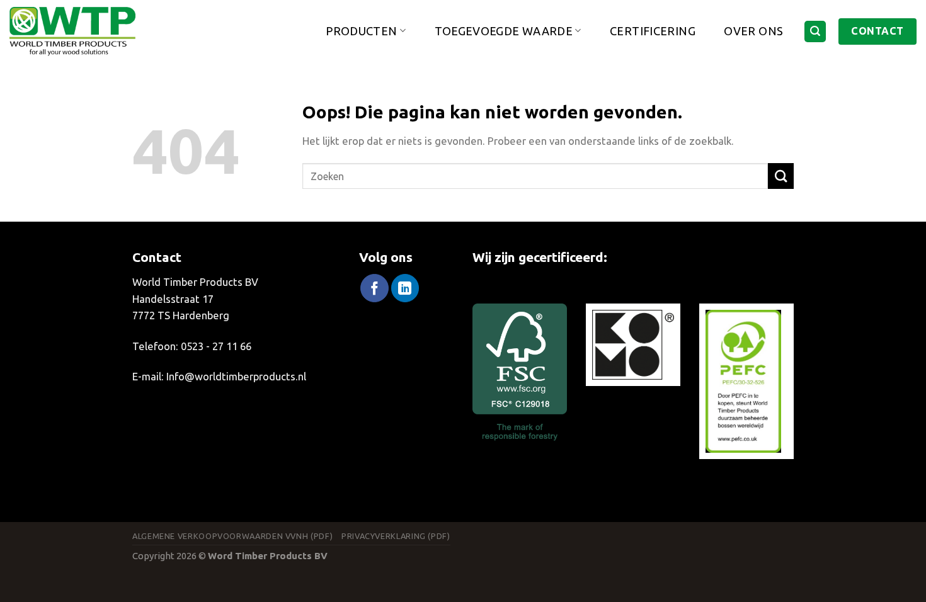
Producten (361, 31)
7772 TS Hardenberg (180, 315)
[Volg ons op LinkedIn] (405, 288)
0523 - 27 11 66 (216, 346)
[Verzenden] (781, 176)
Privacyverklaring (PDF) (395, 535)
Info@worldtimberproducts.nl (236, 376)
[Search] (815, 31)
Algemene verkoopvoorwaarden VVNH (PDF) (232, 535)
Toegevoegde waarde (504, 31)
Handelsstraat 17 (173, 299)
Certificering (652, 31)
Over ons (753, 31)
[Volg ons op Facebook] (374, 288)
